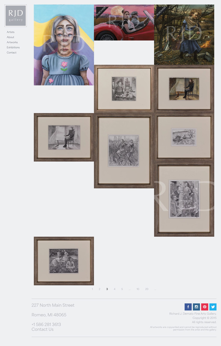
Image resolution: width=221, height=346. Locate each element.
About (10, 37)
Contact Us (43, 330)
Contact (11, 53)
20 (146, 289)
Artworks (12, 42)
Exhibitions (13, 48)
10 (138, 289)
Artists (10, 32)
